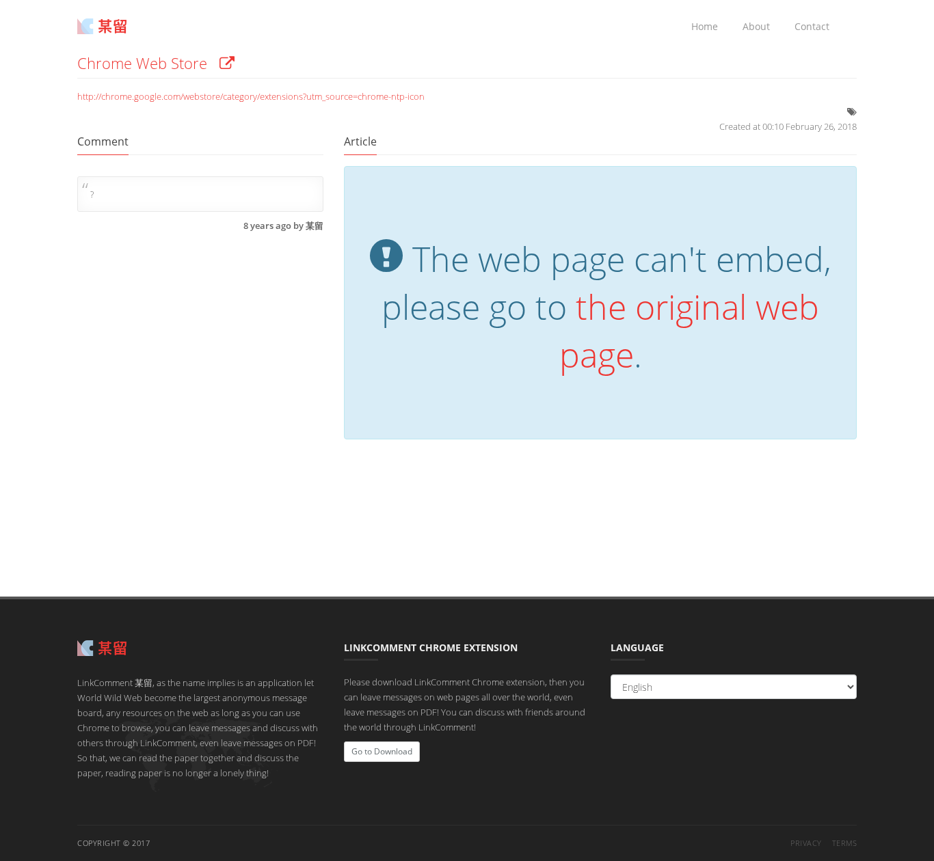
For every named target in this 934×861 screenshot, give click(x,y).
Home (704, 26)
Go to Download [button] (381, 751)
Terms (844, 843)
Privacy (806, 843)
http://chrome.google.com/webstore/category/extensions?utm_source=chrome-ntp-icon (251, 96)
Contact (812, 26)
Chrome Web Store (148, 63)
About (756, 26)
